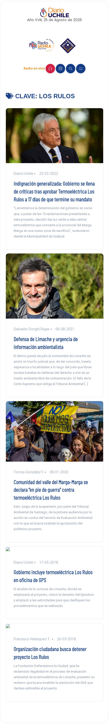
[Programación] (60, 68)
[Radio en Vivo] (50, 68)
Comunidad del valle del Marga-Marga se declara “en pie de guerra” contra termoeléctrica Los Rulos (51, 489)
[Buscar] (70, 68)
